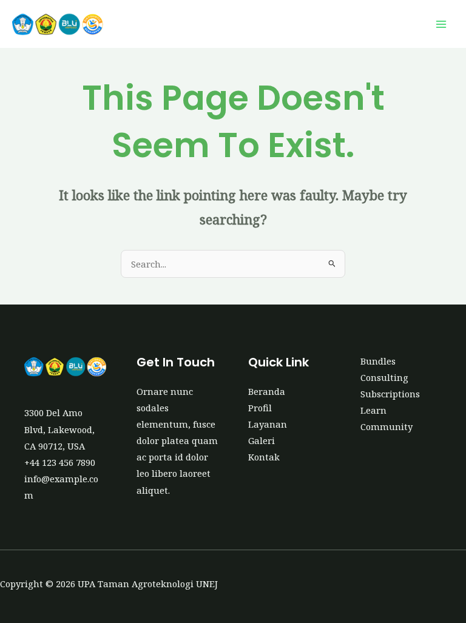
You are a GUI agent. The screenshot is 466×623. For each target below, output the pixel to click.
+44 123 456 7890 (59, 462)
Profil (260, 408)
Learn (373, 410)
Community (386, 426)
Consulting (384, 377)
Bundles (378, 361)
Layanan (267, 424)
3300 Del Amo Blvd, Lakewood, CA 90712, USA (59, 428)
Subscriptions (390, 394)
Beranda (266, 391)
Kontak (264, 457)
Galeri (261, 440)
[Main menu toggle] (441, 24)
